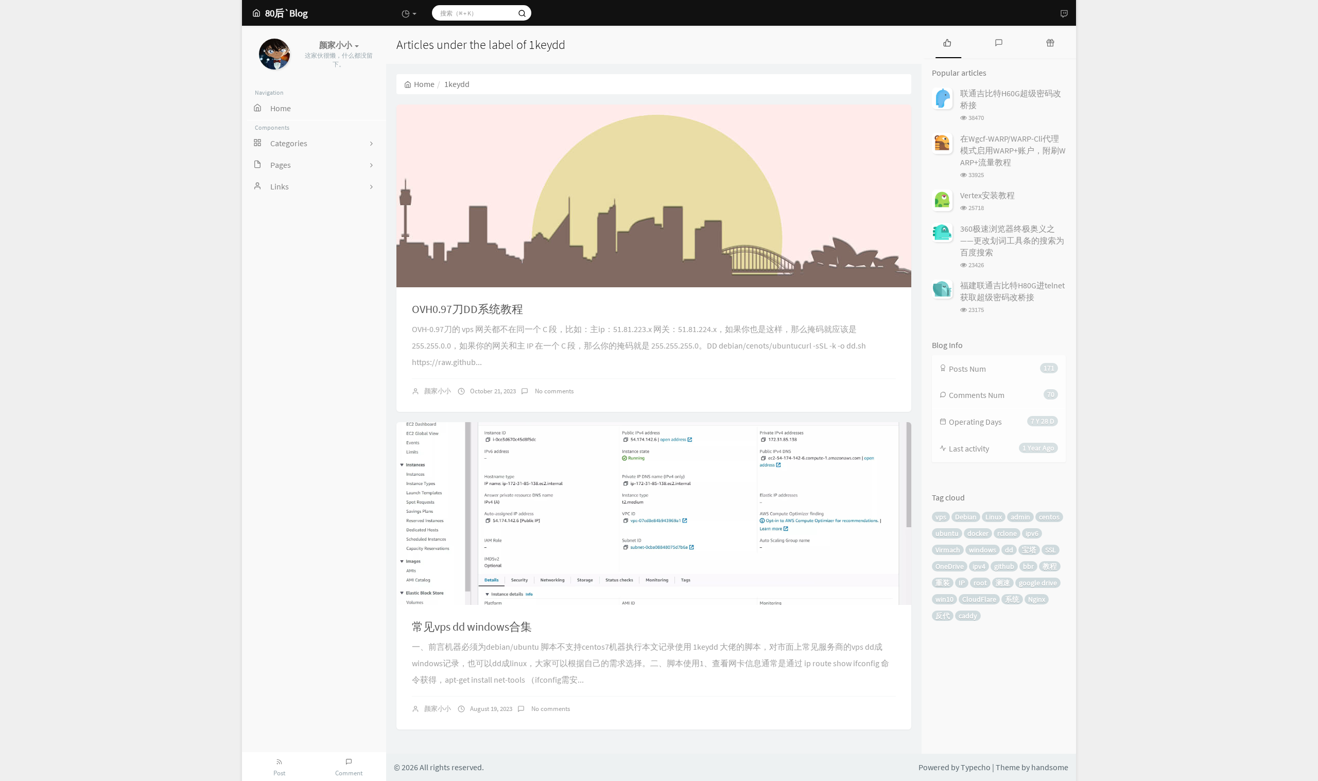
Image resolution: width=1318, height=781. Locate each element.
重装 (942, 582)
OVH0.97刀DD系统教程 (467, 309)
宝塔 (1029, 549)
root (980, 582)
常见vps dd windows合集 (472, 626)
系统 (1012, 599)
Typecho (976, 767)
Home (424, 84)
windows (982, 549)
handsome (1049, 767)
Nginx (1036, 599)
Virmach (947, 549)
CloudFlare (979, 599)
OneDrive (949, 566)
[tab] (947, 42)
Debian (966, 517)
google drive (1038, 582)
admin (1020, 517)
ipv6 (1032, 533)
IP (962, 582)
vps (940, 517)
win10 (944, 599)
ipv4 (979, 566)
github (1004, 566)
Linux (993, 517)
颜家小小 (437, 391)
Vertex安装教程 (987, 195)
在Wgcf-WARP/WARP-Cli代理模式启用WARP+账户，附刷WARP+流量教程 (1013, 150)
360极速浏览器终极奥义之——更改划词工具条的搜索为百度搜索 (1012, 240)
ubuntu (947, 533)
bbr (1028, 566)
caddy (968, 615)
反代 (942, 615)
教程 (1050, 566)
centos (1049, 517)
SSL (1050, 549)
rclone (1007, 533)
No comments (553, 391)
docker (978, 533)
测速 (1003, 582)
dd (1009, 549)
